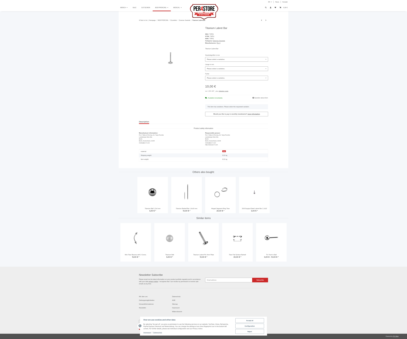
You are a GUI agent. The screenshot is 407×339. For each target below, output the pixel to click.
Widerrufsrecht (177, 311)
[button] (270, 7)
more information (254, 114)
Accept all (249, 320)
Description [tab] (144, 122)
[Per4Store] (203, 12)
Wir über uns (143, 296)
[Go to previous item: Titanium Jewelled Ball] (261, 20)
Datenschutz (157, 332)
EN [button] (269, 2)
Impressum (147, 332)
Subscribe (260, 280)
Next (283, 243)
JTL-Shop (396, 336)
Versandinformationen (146, 304)
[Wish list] (275, 7)
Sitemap (175, 304)
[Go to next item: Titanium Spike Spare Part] (266, 20)
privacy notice (153, 281)
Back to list (143, 20)
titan (224, 151)
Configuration (250, 326)
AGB (173, 300)
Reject (249, 331)
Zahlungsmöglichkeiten (146, 300)
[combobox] (236, 59)
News (277, 2)
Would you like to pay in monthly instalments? (236, 114)
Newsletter (142, 308)
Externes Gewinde (219, 41)
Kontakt (285, 2)
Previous (124, 243)
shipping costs (223, 91)
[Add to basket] (140, 25)
